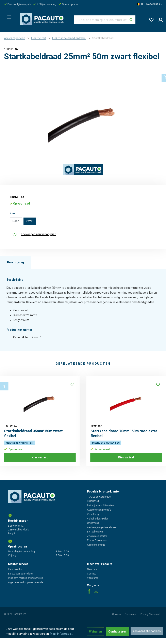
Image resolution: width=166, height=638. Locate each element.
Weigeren (95, 631)
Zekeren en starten (97, 536)
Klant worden (15, 569)
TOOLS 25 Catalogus (99, 496)
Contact (91, 573)
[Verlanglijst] (150, 19)
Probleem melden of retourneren (25, 578)
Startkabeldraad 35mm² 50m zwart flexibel (33, 433)
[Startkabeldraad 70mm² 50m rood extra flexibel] (126, 400)
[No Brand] (83, 169)
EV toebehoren (95, 531)
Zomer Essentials (97, 540)
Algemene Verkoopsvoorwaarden (26, 582)
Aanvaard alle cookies (147, 631)
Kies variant (40, 457)
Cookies (117, 614)
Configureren (117, 631)
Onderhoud (93, 523)
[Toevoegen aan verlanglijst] (72, 384)
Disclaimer (131, 614)
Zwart (30, 221)
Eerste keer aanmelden (20, 573)
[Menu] (8, 16)
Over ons (92, 569)
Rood (16, 221)
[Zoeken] (131, 19)
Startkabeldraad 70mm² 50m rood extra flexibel (123, 433)
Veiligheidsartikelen (98, 518)
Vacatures (92, 578)
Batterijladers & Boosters (101, 505)
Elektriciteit (93, 501)
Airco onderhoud (96, 544)
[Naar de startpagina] (43, 19)
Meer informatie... (61, 633)
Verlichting (93, 514)
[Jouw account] (159, 19)
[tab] (15, 262)
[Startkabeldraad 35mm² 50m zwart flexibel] (40, 400)
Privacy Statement (150, 614)
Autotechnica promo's (99, 509)
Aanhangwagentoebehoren (102, 527)
